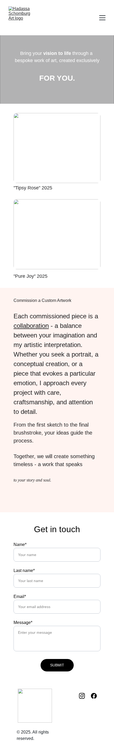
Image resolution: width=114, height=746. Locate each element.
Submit (57, 665)
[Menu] (102, 17)
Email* (20, 596)
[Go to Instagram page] (84, 696)
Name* (20, 544)
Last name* (24, 570)
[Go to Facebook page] (94, 696)
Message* (23, 622)
